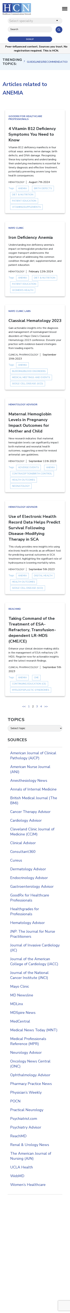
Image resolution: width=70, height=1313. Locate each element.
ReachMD (14, 609)
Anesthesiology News (28, 780)
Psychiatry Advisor (25, 1127)
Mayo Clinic (16, 228)
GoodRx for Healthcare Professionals (25, 118)
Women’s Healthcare (28, 1184)
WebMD (17, 1176)
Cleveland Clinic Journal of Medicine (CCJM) (32, 832)
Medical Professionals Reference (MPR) (28, 1041)
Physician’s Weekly (26, 1092)
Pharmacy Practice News (31, 1083)
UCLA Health (21, 1167)
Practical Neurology (26, 1109)
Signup (30, 39)
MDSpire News (23, 1012)
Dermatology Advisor (28, 869)
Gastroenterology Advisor (32, 886)
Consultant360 (23, 851)
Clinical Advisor (23, 842)
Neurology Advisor (26, 1052)
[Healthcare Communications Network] (17, 9)
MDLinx (16, 1003)
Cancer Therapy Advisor (30, 811)
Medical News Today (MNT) (33, 1030)
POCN (15, 1101)
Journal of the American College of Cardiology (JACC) (34, 961)
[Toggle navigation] (64, 9)
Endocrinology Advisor (29, 877)
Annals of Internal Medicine (33, 789)
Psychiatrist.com (23, 1118)
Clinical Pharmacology (23, 354)
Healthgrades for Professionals (24, 912)
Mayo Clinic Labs (19, 311)
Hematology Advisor (22, 404)
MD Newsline (21, 995)
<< (24, 706)
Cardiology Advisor (26, 820)
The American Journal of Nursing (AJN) (30, 1156)
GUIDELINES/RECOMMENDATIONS (47, 62)
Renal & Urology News (29, 1144)
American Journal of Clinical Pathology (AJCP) (33, 756)
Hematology (16, 182)
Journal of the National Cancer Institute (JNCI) (29, 975)
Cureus (16, 860)
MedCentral (20, 1021)
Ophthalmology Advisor (30, 1075)
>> (46, 706)
